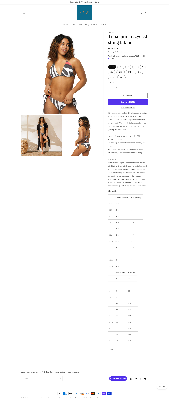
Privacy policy (63, 397)
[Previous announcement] (22, 2)
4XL (139, 72)
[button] (23, 12)
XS (121, 67)
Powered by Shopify (39, 397)
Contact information (101, 397)
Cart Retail (30, 397)
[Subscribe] (60, 378)
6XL (121, 77)
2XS (112, 67)
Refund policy (52, 397)
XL (111, 72)
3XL (129, 72)
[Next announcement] (146, 2)
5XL (112, 77)
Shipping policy (88, 397)
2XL (120, 72)
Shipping (111, 52)
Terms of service (75, 397)
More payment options (128, 107)
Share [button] (112, 349)
